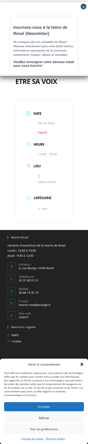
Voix (44, 209)
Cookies (16, 341)
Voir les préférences (44, 429)
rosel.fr (24, 317)
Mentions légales (55, 438)
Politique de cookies (32, 438)
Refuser (44, 418)
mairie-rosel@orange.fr (35, 305)
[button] (82, 364)
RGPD (15, 335)
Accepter (44, 407)
